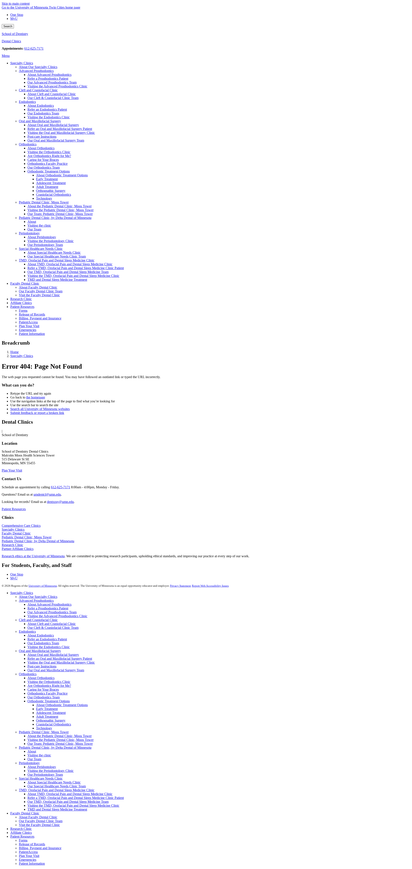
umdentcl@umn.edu (47, 494)
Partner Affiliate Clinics (17, 549)
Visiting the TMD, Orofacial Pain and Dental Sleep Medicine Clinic (73, 805)
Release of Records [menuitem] (32, 314)
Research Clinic (12, 545)
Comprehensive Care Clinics (21, 525)
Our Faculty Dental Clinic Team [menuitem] (40, 291)
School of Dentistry (15, 34)
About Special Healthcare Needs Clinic (54, 782)
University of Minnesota (43, 585)
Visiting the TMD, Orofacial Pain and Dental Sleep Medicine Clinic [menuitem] (73, 276)
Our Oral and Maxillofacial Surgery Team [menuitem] (55, 140)
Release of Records (32, 844)
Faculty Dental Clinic (16, 533)
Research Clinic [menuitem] (21, 299)
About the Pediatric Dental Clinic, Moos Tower (59, 736)
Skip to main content (16, 3)
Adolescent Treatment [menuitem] (51, 183)
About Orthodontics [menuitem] (41, 148)
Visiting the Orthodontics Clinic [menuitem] (48, 152)
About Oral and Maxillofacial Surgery (53, 655)
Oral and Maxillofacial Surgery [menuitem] (40, 121)
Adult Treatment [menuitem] (47, 187)
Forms (23, 840)
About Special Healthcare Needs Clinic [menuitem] (54, 252)
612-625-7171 (34, 48)
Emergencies (27, 859)
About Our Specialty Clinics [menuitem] (38, 67)
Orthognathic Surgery (50, 720)
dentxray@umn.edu (60, 502)
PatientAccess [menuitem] (28, 322)
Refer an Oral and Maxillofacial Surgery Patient (59, 658)
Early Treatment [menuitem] (47, 179)
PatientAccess (28, 852)
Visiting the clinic (39, 755)
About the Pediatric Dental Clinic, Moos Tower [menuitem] (59, 206)
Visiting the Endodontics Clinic (48, 647)
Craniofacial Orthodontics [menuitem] (53, 194)
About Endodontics (40, 635)
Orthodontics (27, 674)
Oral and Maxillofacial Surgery (40, 651)
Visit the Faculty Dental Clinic (39, 825)
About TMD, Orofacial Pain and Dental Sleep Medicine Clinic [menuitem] (69, 264)
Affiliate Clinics (21, 832)
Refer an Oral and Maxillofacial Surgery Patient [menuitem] (59, 129)
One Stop (16, 15)
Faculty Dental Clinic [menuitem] (24, 283)
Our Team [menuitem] (34, 229)
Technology (44, 728)
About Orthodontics (41, 678)
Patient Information (32, 863)
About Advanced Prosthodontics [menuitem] (49, 74)
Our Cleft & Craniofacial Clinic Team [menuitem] (53, 98)
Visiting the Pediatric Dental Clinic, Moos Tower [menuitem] (60, 210)
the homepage (35, 397)
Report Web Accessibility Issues (210, 585)
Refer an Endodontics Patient (47, 639)
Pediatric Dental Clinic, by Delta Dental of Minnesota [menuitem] (55, 218)
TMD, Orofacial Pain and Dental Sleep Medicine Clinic (56, 790)
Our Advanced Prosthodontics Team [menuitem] (52, 82)
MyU (14, 18)
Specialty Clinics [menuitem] (21, 63)
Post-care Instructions (41, 666)
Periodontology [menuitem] (29, 233)
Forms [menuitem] (23, 310)
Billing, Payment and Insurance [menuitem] (40, 318)
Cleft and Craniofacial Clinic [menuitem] (38, 90)
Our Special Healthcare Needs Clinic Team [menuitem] (56, 256)
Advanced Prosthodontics (36, 600)
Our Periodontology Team (45, 774)
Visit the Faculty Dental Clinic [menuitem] (39, 295)
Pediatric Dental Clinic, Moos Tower (27, 537)
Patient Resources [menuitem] (22, 307)
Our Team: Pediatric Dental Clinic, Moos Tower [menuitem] (60, 214)
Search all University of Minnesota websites (40, 409)
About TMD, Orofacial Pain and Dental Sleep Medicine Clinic (69, 794)
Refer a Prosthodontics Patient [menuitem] (47, 78)
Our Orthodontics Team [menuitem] (43, 167)
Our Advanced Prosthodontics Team (52, 612)
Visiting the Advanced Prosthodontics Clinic (57, 616)
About (31, 751)
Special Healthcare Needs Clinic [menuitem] (41, 248)
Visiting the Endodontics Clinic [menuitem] (48, 117)
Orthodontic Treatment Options (48, 701)
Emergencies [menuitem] (27, 330)
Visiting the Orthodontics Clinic (48, 682)
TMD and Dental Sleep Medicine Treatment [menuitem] (57, 279)
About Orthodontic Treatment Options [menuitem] (62, 175)
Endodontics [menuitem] (27, 102)
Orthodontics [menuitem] (27, 144)
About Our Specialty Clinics (38, 597)
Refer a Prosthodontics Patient (47, 608)
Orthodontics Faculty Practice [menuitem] (47, 163)
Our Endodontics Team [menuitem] (43, 113)
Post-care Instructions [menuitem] (41, 136)
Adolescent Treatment (51, 713)
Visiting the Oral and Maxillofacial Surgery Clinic (61, 662)
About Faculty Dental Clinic (38, 817)
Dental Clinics (11, 41)
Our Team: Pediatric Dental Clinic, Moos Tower (60, 743)
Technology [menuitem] (44, 198)
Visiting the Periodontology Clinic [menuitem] (50, 241)
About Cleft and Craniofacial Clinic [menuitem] (51, 94)
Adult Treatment (47, 716)
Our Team (34, 759)
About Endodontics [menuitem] (40, 105)
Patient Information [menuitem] (32, 334)
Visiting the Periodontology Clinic (50, 771)
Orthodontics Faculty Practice (47, 693)
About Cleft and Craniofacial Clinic (51, 624)
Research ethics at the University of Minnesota (33, 556)
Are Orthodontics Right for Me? (49, 685)
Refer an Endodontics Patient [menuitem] (47, 109)
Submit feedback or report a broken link (37, 413)
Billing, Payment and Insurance (40, 848)
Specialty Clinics (21, 356)
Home (14, 352)
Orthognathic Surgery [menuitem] (50, 190)
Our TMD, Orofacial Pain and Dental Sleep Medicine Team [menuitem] (68, 272)
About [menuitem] (31, 221)
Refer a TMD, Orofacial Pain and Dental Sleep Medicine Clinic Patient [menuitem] (75, 268)
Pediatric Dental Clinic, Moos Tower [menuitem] (44, 202)
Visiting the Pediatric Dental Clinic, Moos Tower (60, 740)
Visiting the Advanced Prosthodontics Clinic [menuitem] (57, 86)
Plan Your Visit (12, 470)
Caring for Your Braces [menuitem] (43, 160)
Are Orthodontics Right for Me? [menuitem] (49, 156)
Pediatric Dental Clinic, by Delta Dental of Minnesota (38, 541)
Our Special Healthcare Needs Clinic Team (56, 786)
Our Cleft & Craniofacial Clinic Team (53, 627)
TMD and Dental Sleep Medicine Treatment (57, 809)
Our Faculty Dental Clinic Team (40, 821)
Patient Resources (14, 509)
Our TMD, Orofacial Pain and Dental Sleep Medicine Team (68, 801)
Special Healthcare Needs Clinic (41, 778)
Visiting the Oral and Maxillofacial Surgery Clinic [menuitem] (61, 132)
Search (7, 26)
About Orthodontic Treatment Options (62, 705)
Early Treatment (47, 709)
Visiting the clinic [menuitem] (39, 225)
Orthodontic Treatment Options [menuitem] (48, 171)
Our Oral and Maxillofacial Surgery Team (55, 670)
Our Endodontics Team (43, 643)
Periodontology (29, 763)
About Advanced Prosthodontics (49, 604)
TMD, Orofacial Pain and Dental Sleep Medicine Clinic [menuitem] (56, 260)
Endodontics (27, 631)
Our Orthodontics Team (43, 697)
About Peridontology (41, 767)
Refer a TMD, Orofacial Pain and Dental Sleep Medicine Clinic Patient (75, 798)
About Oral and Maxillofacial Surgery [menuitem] (53, 125)
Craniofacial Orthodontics (53, 724)
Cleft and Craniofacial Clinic (38, 620)
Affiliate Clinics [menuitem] (21, 303)
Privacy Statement (180, 585)
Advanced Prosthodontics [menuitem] (36, 71)
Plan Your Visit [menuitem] (29, 326)
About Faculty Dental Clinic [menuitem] (38, 287)
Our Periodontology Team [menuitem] (45, 245)
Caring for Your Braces (43, 689)
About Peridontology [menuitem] (41, 237)
